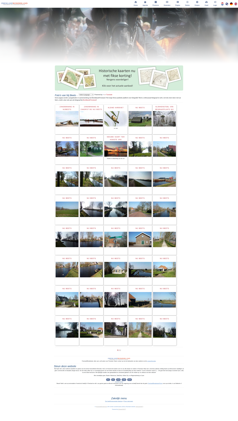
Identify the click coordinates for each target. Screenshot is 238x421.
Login (215, 5)
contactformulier (151, 361)
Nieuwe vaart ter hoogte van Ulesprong (116, 139)
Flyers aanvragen (128, 401)
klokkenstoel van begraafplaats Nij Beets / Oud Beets (164, 109)
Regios (177, 5)
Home (136, 5)
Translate (109, 94)
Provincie (156, 5)
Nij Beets (140, 107)
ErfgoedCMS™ (139, 406)
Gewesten (167, 5)
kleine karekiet (116, 107)
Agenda (145, 5)
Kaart (206, 5)
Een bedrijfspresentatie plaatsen (113, 401)
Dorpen (197, 5)
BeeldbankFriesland (89, 100)
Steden (187, 5)
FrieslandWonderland (101, 406)
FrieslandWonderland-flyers (155, 383)
